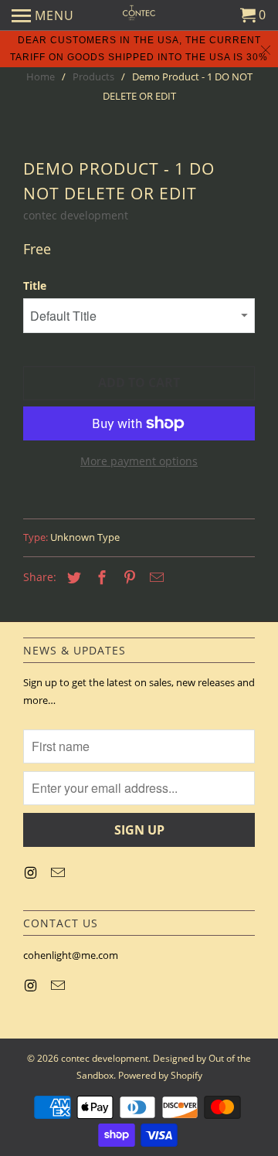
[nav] (43, 15)
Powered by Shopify (160, 1075)
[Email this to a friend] (154, 577)
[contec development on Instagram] (31, 872)
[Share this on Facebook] (99, 577)
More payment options (139, 461)
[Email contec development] (59, 872)
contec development (75, 215)
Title (34, 285)
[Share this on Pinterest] (127, 577)
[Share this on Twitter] (71, 577)
